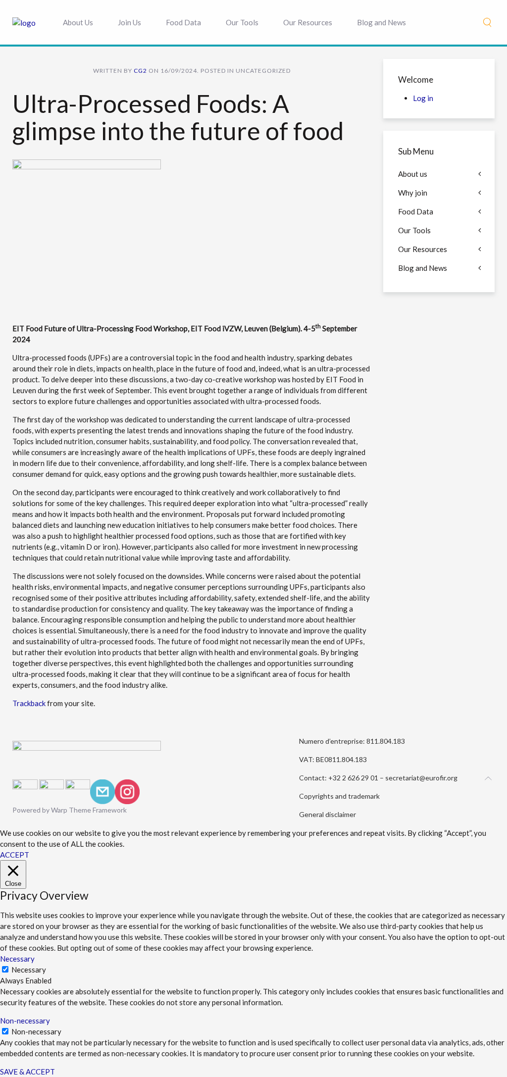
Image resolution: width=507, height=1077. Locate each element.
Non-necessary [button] (25, 1020)
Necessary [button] (17, 958)
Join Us (129, 22)
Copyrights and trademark (339, 796)
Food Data (183, 22)
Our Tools (242, 22)
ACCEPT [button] (14, 854)
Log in (423, 98)
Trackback (29, 703)
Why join (412, 192)
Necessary (28, 969)
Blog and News (381, 22)
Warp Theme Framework (89, 810)
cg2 (140, 70)
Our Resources (307, 22)
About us (412, 173)
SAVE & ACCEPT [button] (27, 1071)
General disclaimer (327, 814)
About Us (78, 22)
